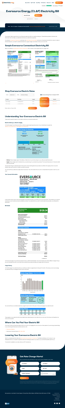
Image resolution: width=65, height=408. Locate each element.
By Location (27, 2)
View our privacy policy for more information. (50, 383)
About (53, 2)
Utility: (18, 94)
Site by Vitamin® (57, 400)
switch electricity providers (31, 40)
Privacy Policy (25, 393)
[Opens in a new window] (7, 404)
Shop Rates (59, 2)
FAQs (30, 393)
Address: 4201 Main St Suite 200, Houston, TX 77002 (40, 393)
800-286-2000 (22, 331)
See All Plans (32, 108)
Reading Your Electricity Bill (23, 26)
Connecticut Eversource (15, 40)
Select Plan (55, 101)
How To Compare (14, 26)
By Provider (33, 2)
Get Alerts (24, 378)
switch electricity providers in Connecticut (29, 338)
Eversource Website (11, 329)
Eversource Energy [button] (24, 94)
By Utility (38, 2)
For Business (43, 2)
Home (9, 26)
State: (7, 94)
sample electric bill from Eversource (20, 48)
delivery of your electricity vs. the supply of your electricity (16, 126)
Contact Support (19, 393)
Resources (49, 2)
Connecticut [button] (12, 94)
